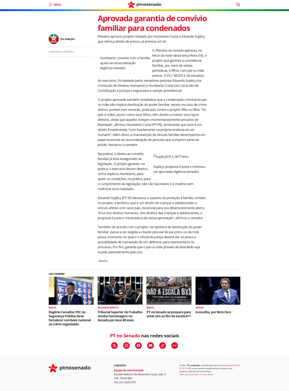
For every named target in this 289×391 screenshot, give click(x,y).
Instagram (126, 345)
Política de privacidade (188, 374)
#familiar (103, 260)
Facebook (138, 345)
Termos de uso (206, 374)
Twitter (114, 345)
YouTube (150, 345)
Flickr (174, 345)
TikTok (162, 345)
